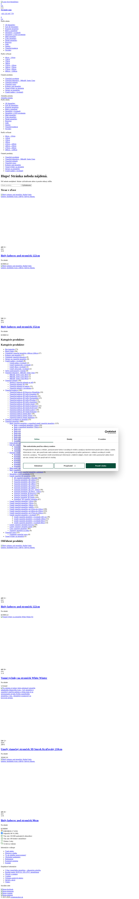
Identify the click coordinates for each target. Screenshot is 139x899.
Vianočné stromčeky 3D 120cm (25, 480)
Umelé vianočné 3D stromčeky (20, 476)
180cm (7, 63)
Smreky (8, 46)
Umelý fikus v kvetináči (18, 367)
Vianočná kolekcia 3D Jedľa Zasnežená (23, 402)
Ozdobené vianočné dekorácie (15, 357)
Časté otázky (9, 851)
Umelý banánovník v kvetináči (20, 365)
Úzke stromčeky (10, 38)
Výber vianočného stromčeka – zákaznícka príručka (23, 870)
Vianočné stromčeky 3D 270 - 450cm (27, 490)
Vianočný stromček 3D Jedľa (24, 495)
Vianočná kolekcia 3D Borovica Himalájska (25, 392)
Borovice (8, 42)
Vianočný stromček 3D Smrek (24, 497)
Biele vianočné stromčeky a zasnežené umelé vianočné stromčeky (32, 423)
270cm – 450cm (10, 69)
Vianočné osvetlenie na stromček (16, 419)
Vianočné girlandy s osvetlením (20, 388)
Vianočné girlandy (11, 82)
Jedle (7, 44)
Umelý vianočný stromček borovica (22, 525)
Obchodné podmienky (13, 857)
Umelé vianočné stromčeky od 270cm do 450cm (26, 513)
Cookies (8, 876)
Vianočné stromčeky (12, 421)
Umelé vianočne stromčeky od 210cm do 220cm (26, 509)
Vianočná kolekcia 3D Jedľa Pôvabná (23, 400)
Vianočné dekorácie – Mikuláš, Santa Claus (20, 80)
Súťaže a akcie (10, 880)
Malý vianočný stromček (18, 470)
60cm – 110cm (10, 57)
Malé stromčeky (10, 36)
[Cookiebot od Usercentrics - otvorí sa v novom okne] (106, 432)
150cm (7, 61)
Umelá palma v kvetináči (18, 363)
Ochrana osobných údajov (14, 878)
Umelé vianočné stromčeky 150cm (21, 503)
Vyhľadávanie (26, 185)
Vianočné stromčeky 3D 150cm (25, 482)
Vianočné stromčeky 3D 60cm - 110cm (27, 491)
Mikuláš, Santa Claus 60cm (19, 377)
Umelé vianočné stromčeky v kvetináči (23, 515)
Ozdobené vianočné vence (19, 534)
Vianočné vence (10, 84)
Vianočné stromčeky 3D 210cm (25, 486)
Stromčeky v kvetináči (13, 33)
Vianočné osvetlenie (12, 78)
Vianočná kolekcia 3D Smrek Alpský (22, 404)
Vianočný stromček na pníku (19, 530)
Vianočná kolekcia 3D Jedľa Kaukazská (23, 396)
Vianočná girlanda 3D (17, 384)
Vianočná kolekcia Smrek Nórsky (21, 415)
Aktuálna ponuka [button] (7, 98)
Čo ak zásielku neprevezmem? (15, 855)
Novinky (8, 50)
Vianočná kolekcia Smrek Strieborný (22, 417)
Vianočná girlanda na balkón (19, 386)
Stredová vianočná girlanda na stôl (21, 382)
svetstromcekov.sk (17, 897)
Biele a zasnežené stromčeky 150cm (26, 427)
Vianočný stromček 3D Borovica (25, 493)
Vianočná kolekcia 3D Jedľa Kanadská (23, 394)
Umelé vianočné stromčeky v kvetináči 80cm (29, 523)
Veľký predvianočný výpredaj (15, 371)
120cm (7, 59)
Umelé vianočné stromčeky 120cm (21, 501)
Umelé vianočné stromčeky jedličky (22, 507)
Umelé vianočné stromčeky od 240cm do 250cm (26, 511)
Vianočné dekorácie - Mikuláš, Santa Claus (20, 373)
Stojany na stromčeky (12, 90)
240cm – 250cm (10, 67)
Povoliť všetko (100, 466)
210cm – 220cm (10, 65)
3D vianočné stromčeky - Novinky (26, 478)
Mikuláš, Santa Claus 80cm (19, 378)
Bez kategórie (10, 349)
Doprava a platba (11, 853)
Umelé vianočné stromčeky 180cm (21, 505)
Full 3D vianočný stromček (19, 445)
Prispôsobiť (68, 466)
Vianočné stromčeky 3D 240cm (25, 488)
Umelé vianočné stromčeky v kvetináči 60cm (29, 521)
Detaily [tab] (69, 439)
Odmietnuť (38, 466)
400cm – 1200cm (11, 71)
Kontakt (8, 863)
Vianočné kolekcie (11, 48)
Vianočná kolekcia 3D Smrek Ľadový (23, 410)
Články (7, 882)
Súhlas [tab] (37, 439)
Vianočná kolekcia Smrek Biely (20, 414)
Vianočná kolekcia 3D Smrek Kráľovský (24, 408)
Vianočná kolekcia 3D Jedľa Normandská (24, 398)
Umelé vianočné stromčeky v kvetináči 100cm (30, 519)
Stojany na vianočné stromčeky (16, 359)
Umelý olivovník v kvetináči (19, 369)
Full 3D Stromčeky (11, 27)
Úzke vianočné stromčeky (18, 529)
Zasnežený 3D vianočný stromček (25, 499)
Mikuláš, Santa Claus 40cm (19, 375)
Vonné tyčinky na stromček (14, 88)
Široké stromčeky (11, 40)
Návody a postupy (11, 874)
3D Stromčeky (10, 25)
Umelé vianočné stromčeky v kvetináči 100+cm (30, 517)
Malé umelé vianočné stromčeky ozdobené (28, 472)
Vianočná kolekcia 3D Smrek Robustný (23, 412)
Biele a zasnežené (11, 31)
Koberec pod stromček (13, 86)
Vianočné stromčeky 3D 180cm (25, 484)
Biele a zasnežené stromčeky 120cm (26, 425)
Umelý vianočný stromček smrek (21, 527)
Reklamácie (9, 859)
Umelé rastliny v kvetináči (14, 92)
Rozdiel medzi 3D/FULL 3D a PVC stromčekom (22, 872)
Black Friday (9, 351)
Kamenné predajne (11, 861)
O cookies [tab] (102, 439)
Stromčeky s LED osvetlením (15, 35)
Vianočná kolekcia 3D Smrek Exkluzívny (24, 406)
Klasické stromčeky (12, 29)
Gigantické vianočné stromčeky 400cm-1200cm (21, 353)
